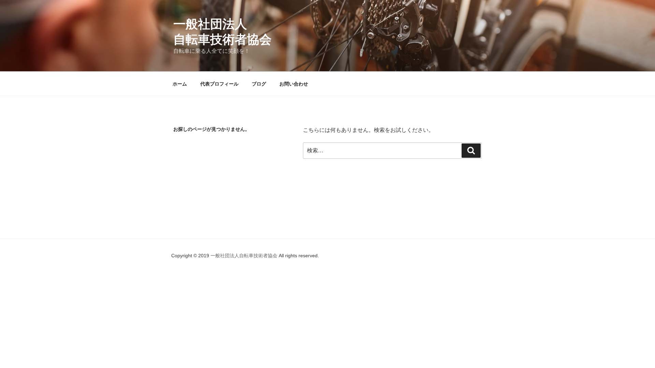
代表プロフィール (219, 84)
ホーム (180, 84)
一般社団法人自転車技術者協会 (244, 255)
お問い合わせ (293, 84)
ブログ (259, 84)
